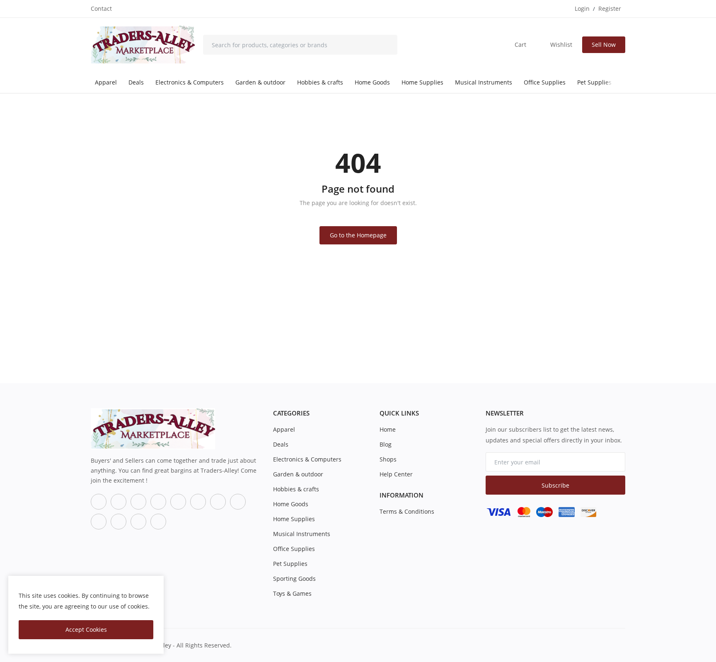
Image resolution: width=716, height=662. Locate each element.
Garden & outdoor (260, 82)
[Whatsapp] (178, 502)
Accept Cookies (86, 629)
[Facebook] (98, 502)
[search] (385, 44)
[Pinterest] (98, 521)
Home (388, 429)
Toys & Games (292, 593)
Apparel (106, 82)
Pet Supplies (594, 82)
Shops (388, 459)
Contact (101, 8)
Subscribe (555, 485)
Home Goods (372, 82)
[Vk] (158, 521)
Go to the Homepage (358, 235)
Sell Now (604, 44)
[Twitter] (118, 502)
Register (609, 8)
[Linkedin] (118, 521)
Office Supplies (545, 82)
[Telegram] (238, 502)
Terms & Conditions (407, 511)
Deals (136, 82)
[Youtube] (198, 502)
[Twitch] (138, 521)
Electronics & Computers (189, 82)
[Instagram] (138, 502)
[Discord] (218, 502)
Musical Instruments (483, 82)
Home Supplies (422, 82)
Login (582, 8)
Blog (386, 444)
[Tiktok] (158, 502)
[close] (156, 584)
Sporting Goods (294, 578)
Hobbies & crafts (320, 82)
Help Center (396, 474)
